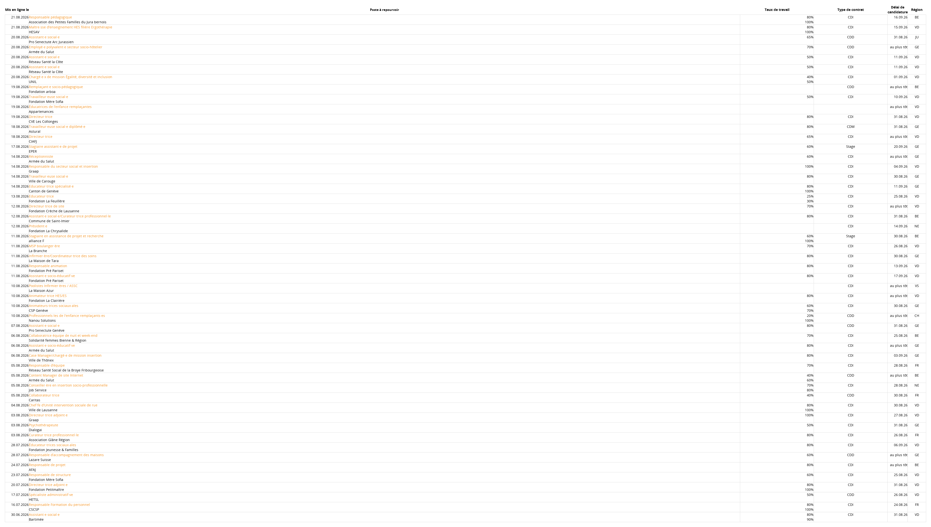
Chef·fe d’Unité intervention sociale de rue (63, 405)
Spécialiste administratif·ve (51, 494)
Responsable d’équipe (47, 365)
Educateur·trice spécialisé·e (51, 186)
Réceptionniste (41, 156)
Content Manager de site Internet (56, 375)
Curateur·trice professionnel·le (54, 435)
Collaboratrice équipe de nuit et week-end (63, 335)
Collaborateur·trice (44, 395)
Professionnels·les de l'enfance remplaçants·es (67, 315)
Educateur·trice (41, 196)
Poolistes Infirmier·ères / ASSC (53, 285)
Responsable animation (48, 266)
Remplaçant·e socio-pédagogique (56, 86)
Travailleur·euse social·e (48, 96)
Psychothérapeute (43, 425)
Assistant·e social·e (44, 37)
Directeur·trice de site (46, 206)
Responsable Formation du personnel (59, 504)
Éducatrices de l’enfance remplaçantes (60, 106)
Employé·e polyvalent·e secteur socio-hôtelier (65, 47)
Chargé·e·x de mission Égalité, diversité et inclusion (70, 76)
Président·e (38, 226)
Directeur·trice (40, 116)
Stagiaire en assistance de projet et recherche (66, 236)
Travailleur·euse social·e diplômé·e (57, 126)
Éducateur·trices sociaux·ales (52, 445)
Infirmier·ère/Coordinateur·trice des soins (62, 256)
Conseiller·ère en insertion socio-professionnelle (68, 385)
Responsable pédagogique (50, 17)
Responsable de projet (47, 464)
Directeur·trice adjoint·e (48, 415)
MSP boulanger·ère (44, 246)
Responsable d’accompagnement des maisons (66, 455)
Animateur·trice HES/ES (48, 295)
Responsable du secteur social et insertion (63, 166)
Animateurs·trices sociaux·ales (53, 305)
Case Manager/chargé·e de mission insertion (65, 355)
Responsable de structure (50, 474)
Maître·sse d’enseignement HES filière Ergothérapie (70, 27)
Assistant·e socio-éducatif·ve (52, 275)
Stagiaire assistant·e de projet (53, 146)
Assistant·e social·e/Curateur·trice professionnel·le (70, 216)
